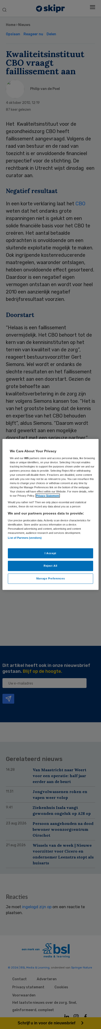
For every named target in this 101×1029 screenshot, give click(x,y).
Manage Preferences (50, 578)
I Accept (50, 552)
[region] (50, 514)
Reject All (50, 565)
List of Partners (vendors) (25, 537)
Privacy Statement (47, 495)
